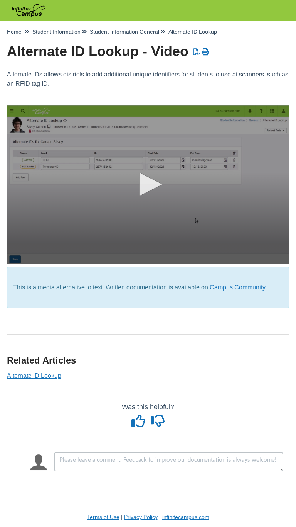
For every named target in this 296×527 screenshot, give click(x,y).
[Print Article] (205, 52)
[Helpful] (139, 424)
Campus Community (237, 287)
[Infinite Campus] (28, 7)
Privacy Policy (141, 517)
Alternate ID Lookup (34, 375)
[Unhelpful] (157, 424)
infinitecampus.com (185, 517)
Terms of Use (103, 517)
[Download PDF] (196, 52)
